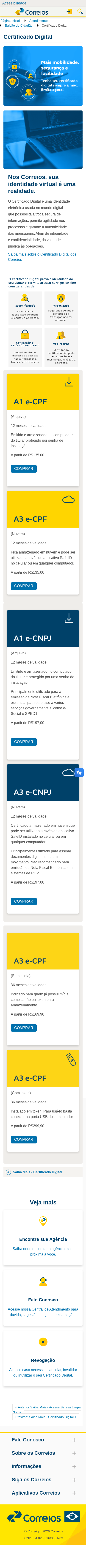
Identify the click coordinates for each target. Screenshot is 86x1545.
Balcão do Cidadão (19, 25)
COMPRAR (23, 469)
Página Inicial (10, 20)
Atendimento (38, 20)
